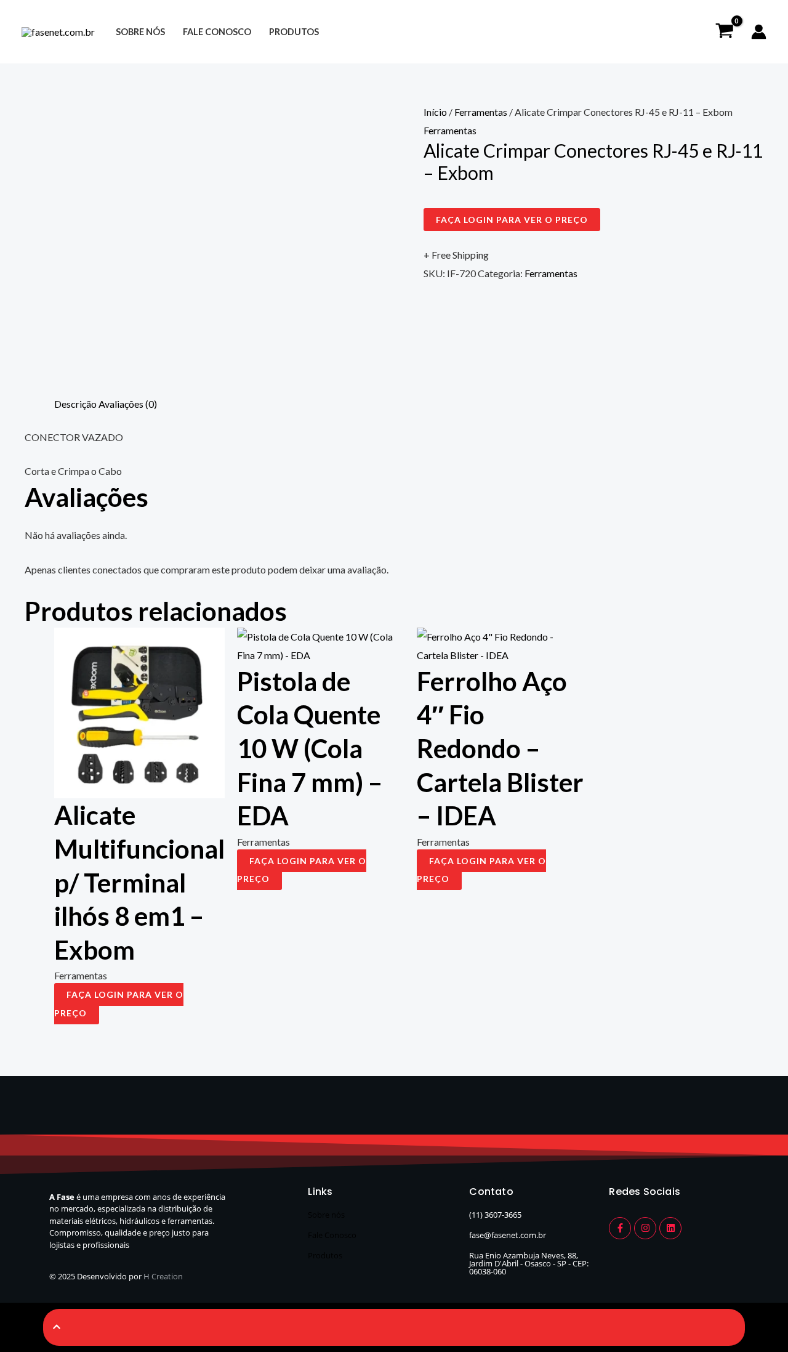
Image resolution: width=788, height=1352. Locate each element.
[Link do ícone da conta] (758, 31)
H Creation (163, 1276)
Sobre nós (140, 31)
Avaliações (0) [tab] (127, 404)
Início (435, 112)
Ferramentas (480, 112)
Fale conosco (217, 31)
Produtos (294, 31)
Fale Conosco (332, 1235)
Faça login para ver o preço (512, 219)
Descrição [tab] (75, 404)
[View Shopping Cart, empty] (724, 32)
